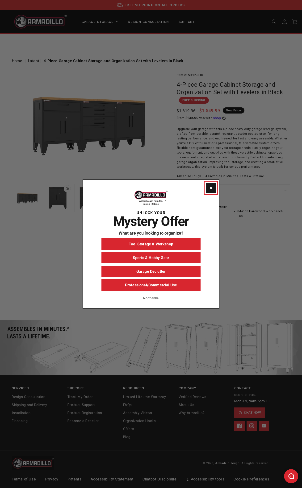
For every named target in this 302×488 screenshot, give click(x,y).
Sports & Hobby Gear (151, 258)
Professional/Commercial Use (151, 285)
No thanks (151, 298)
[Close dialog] (211, 188)
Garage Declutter (151, 271)
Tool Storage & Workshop (151, 244)
